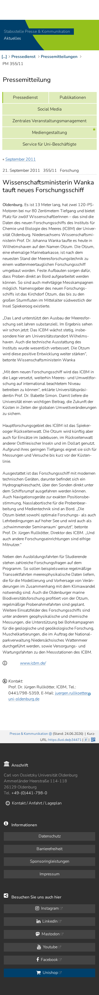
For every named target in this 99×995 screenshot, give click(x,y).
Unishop (50, 972)
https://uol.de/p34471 (64, 739)
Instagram (49, 908)
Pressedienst (25, 97)
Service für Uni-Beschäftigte (49, 144)
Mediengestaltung (49, 132)
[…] (4, 56)
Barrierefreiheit (49, 849)
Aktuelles (12, 38)
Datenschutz (50, 836)
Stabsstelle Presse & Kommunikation (37, 31)
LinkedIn (49, 921)
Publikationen (73, 97)
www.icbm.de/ (33, 663)
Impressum (50, 874)
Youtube (49, 947)
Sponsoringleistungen (49, 861)
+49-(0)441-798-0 (29, 793)
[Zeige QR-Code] (92, 739)
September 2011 (20, 159)
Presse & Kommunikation (29, 733)
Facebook (49, 959)
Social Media (50, 109)
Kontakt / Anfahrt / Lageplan (37, 803)
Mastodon (50, 934)
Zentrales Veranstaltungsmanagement (49, 121)
